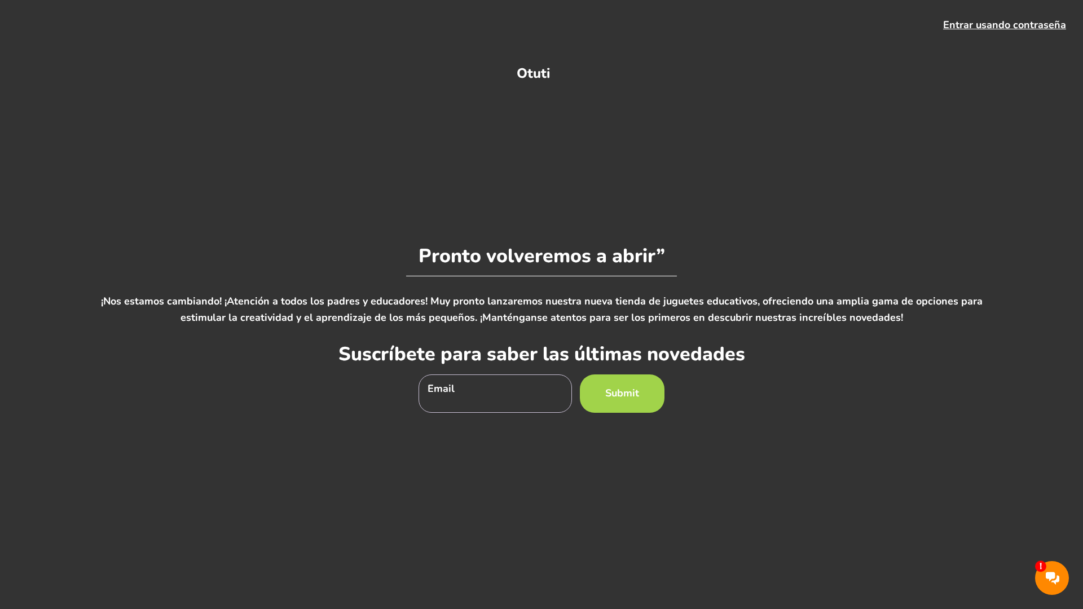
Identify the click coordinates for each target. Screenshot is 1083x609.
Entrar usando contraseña (1004, 25)
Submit (622, 393)
